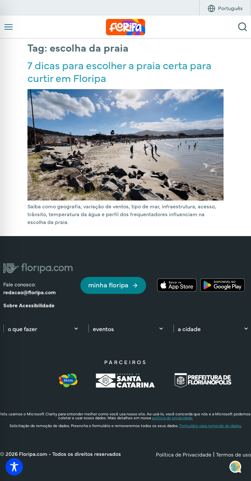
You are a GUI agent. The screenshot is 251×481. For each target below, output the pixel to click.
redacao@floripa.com (29, 292)
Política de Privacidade (183, 454)
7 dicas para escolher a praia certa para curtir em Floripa (119, 71)
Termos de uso (233, 454)
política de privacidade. (172, 417)
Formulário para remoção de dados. (210, 425)
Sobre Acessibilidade (29, 305)
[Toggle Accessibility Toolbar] (14, 466)
